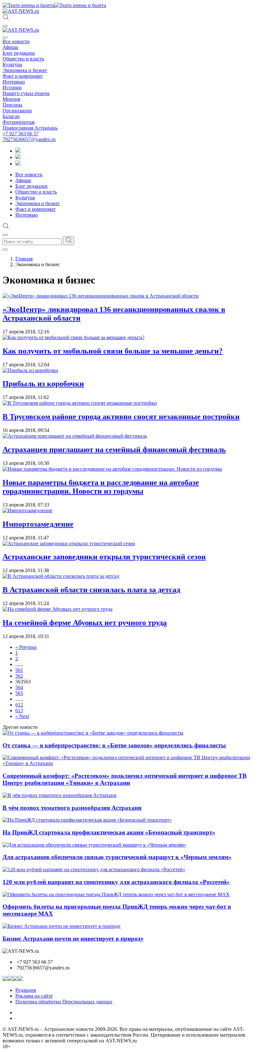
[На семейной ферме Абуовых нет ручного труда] (57, 609)
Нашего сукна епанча (26, 93)
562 (19, 676)
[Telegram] (17, 151)
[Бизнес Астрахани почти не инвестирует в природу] (62, 926)
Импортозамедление (38, 524)
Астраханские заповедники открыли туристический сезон (104, 557)
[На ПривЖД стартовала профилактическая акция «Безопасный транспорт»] (87, 820)
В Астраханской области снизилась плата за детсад (91, 590)
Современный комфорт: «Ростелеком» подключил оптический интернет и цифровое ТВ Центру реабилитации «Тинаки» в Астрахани (125, 779)
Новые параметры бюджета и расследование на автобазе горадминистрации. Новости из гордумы (101, 486)
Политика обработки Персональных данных (63, 1001)
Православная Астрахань (30, 128)
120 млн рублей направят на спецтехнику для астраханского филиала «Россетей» (116, 882)
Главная (24, 258)
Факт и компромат (23, 76)
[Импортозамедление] (27, 510)
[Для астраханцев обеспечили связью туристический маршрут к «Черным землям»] (94, 845)
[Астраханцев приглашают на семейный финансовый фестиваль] (75, 436)
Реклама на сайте (34, 996)
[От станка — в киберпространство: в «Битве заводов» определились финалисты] (93, 733)
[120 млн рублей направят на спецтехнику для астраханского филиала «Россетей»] (94, 869)
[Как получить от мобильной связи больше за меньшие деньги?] (73, 337)
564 (19, 687)
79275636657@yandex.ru (29, 139)
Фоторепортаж (19, 122)
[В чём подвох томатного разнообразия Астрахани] (60, 795)
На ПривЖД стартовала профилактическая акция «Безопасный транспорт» (109, 832)
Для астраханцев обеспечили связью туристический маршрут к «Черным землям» (117, 857)
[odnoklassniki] (17, 157)
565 (19, 693)
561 (19, 670)
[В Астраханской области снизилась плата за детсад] (61, 576)
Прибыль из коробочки (43, 383)
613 (19, 710)
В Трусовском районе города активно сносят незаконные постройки (121, 416)
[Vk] (17, 163)
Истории (12, 87)
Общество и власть (23, 58)
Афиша (10, 47)
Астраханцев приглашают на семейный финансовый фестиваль (114, 449)
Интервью (14, 81)
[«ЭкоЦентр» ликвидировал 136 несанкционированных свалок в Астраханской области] (101, 296)
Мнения (11, 99)
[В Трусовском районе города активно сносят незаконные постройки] (80, 403)
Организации (17, 110)
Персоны (12, 105)
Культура (12, 64)
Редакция (25, 990)
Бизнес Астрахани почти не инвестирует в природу (73, 938)
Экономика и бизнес (25, 70)
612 (19, 704)
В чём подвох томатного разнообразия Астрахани (72, 807)
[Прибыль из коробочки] (30, 370)
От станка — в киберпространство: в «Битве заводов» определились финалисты (114, 745)
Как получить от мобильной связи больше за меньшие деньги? (113, 351)
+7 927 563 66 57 (21, 133)
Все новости (16, 41)
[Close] (5, 37)
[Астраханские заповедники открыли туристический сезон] (69, 543)
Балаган (11, 116)
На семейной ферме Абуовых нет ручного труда (85, 622)
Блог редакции (19, 53)
